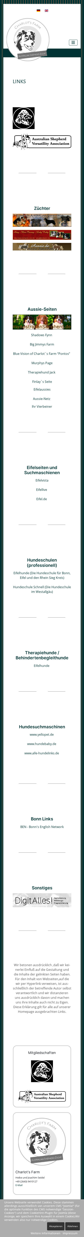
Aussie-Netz (41, 399)
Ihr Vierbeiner (42, 406)
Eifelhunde (41, 666)
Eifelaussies (42, 389)
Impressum (70, 1233)
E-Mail (18, 1185)
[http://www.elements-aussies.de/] (42, 220)
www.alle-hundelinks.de (41, 753)
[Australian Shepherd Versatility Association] (42, 141)
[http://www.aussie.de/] (42, 246)
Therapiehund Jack (41, 372)
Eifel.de (41, 499)
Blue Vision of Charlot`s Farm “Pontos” (41, 354)
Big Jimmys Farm (42, 344)
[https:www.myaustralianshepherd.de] (42, 322)
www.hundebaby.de (41, 744)
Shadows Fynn (41, 335)
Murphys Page (42, 363)
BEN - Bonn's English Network (42, 827)
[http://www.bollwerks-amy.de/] (42, 234)
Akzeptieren (55, 1226)
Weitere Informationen (45, 1233)
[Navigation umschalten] (73, 42)
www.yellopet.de (42, 734)
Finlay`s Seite (42, 381)
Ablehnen (72, 1226)
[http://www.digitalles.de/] (42, 900)
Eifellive (41, 490)
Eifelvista (42, 480)
